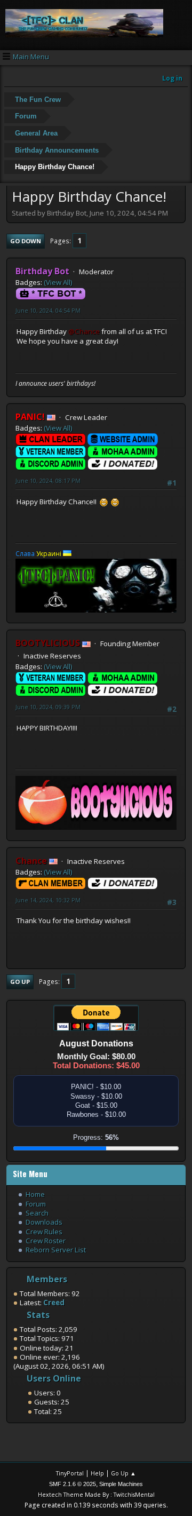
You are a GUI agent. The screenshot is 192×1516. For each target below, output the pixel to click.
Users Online (54, 1378)
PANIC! (30, 417)
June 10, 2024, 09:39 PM (48, 707)
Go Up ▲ (123, 1473)
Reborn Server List (56, 1250)
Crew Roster (46, 1240)
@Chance (84, 331)
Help (97, 1473)
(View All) (58, 282)
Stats (38, 1315)
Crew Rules (44, 1231)
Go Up (20, 982)
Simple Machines (121, 1484)
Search (37, 1213)
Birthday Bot (42, 271)
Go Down (25, 241)
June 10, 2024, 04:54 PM (48, 310)
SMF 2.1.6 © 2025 (72, 1484)
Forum (36, 1204)
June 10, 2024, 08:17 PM (48, 481)
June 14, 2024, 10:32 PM (48, 900)
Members (47, 1279)
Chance (31, 861)
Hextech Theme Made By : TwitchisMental (96, 1494)
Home (35, 1194)
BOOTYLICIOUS (47, 643)
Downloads (44, 1222)
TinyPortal (70, 1473)
